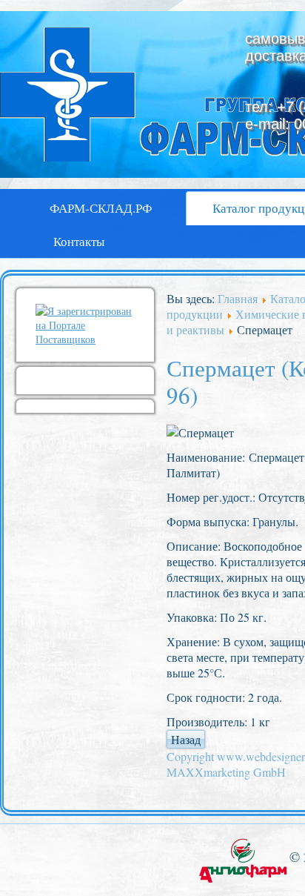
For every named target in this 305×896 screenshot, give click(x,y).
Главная (238, 298)
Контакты (78, 241)
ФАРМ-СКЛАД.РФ (101, 207)
